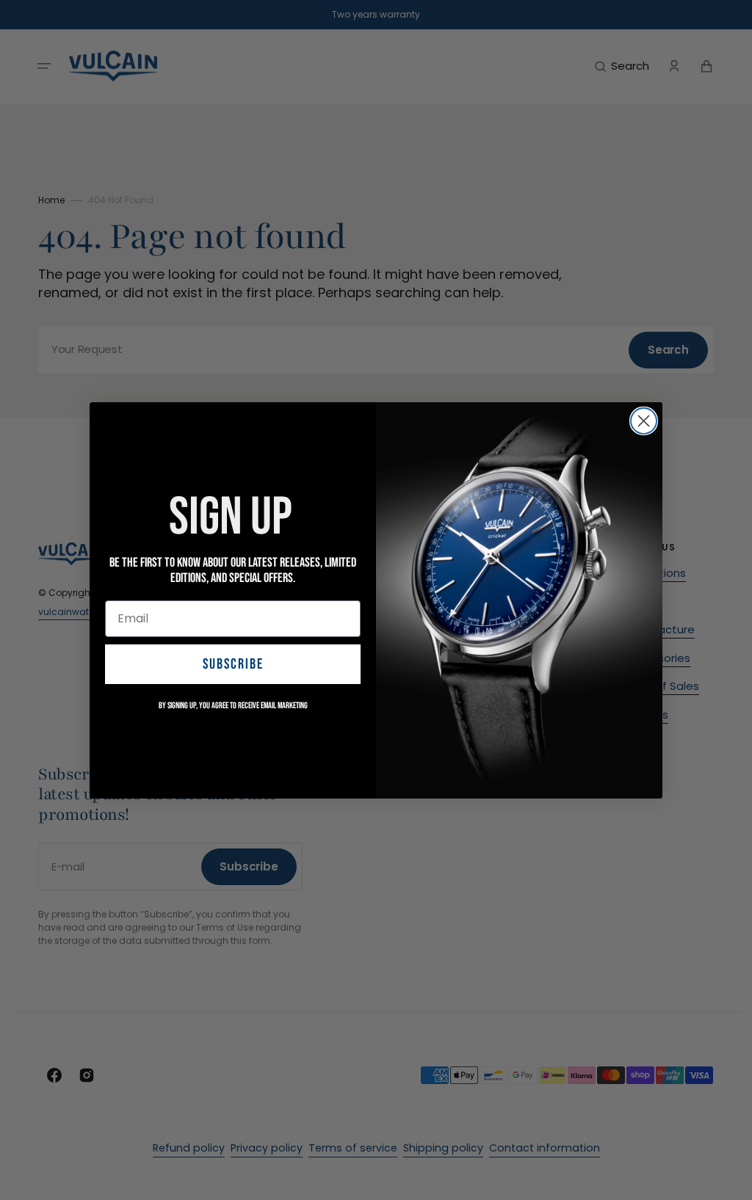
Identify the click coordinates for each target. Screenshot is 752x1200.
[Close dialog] (644, 421)
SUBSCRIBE (233, 664)
